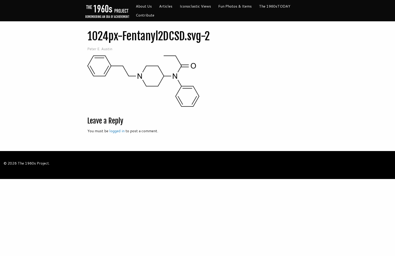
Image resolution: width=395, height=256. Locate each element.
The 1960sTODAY (274, 6)
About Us (144, 6)
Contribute (145, 15)
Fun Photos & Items (235, 6)
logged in (117, 130)
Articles (165, 6)
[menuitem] (143, 6)
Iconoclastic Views (195, 6)
